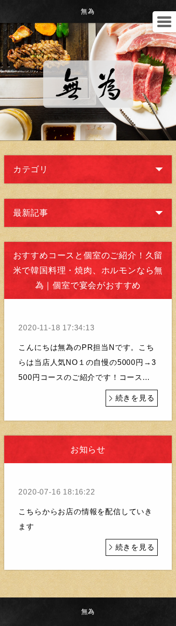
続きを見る (135, 398)
